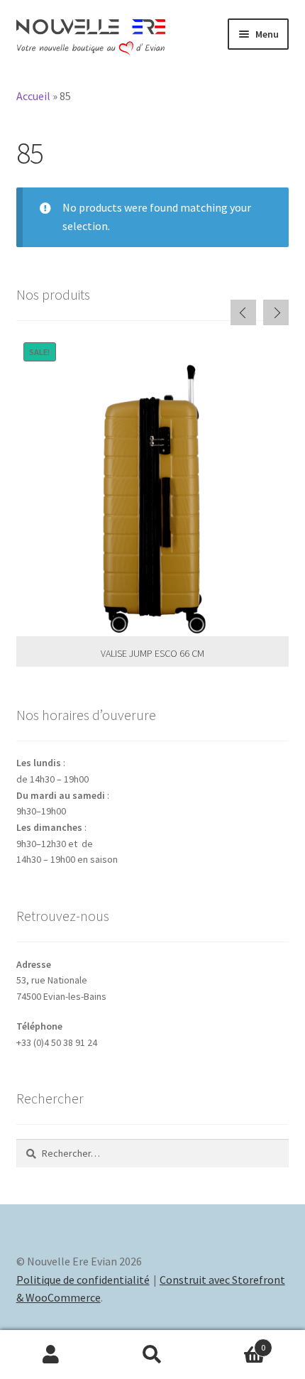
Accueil (33, 96)
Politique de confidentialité (83, 1279)
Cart (235, 1342)
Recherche (152, 1355)
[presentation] (243, 312)
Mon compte (50, 1355)
